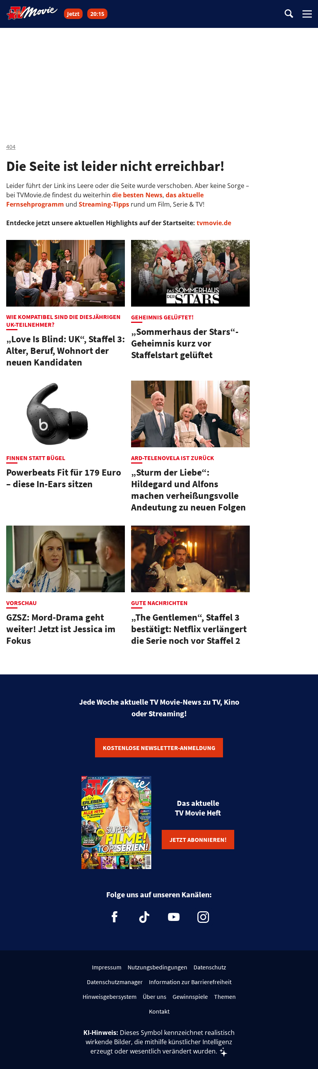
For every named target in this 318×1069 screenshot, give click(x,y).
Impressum (106, 967)
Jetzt (73, 13)
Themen (225, 996)
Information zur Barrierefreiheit (190, 982)
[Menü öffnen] (307, 14)
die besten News (137, 195)
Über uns (154, 996)
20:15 (97, 13)
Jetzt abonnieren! (197, 839)
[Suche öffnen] (289, 14)
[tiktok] (144, 917)
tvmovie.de (214, 223)
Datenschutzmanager (115, 982)
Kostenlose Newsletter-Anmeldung (159, 748)
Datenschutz (210, 967)
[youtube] (173, 917)
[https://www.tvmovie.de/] (32, 13)
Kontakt (159, 1011)
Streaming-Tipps (104, 204)
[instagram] (203, 917)
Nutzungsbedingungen (157, 967)
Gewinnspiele (190, 996)
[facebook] (114, 917)
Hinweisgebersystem (110, 996)
